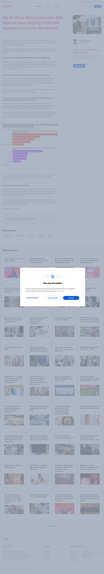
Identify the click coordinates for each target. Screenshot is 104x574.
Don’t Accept (53, 298)
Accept (71, 298)
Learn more (60, 291)
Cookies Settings (32, 298)
